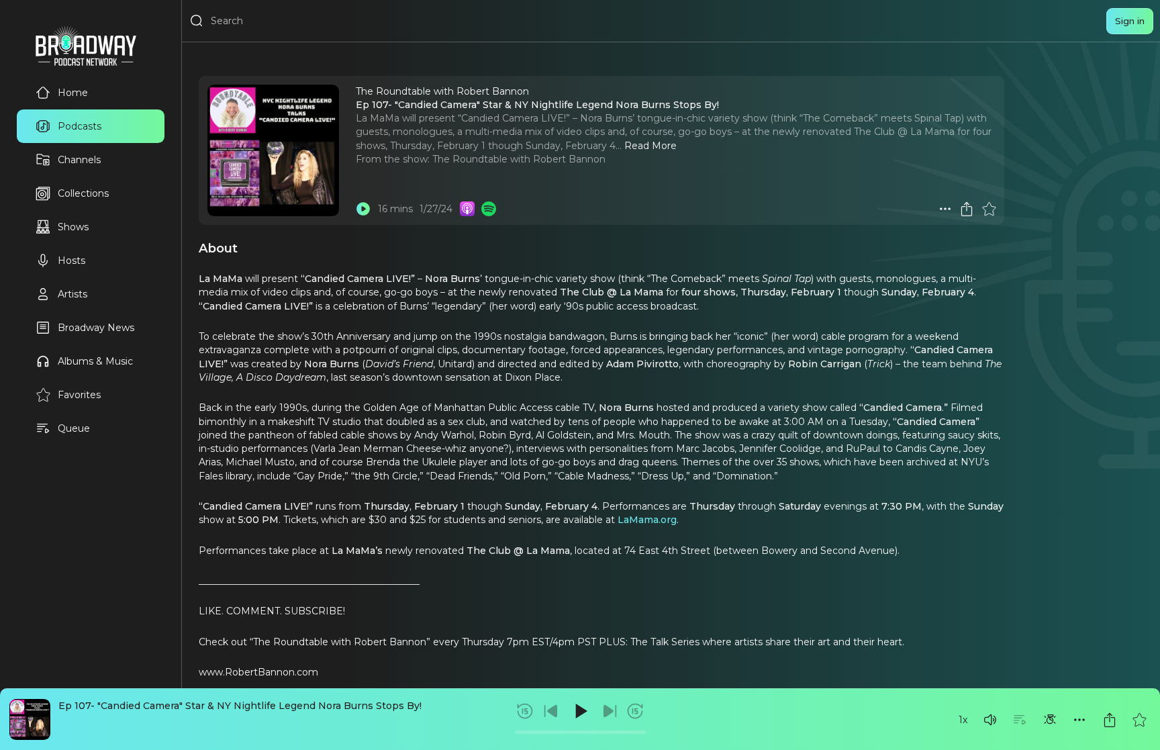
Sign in (1130, 20)
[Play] (580, 711)
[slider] (580, 732)
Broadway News (96, 328)
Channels (79, 160)
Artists (72, 294)
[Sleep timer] (1050, 719)
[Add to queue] (1019, 719)
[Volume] (990, 719)
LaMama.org (647, 520)
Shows (73, 227)
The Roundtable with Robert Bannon (519, 159)
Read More (650, 146)
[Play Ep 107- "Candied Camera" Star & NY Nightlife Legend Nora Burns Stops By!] (363, 208)
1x (963, 720)
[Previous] (551, 711)
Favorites (79, 395)
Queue (74, 428)
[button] (990, 719)
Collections (83, 193)
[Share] (1109, 719)
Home (73, 93)
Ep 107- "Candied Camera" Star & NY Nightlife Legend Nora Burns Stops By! (240, 706)
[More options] (1079, 719)
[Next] (609, 711)
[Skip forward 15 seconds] (635, 711)
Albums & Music (95, 361)
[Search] (196, 20)
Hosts (71, 260)
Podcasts (79, 126)
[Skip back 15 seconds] (525, 711)
